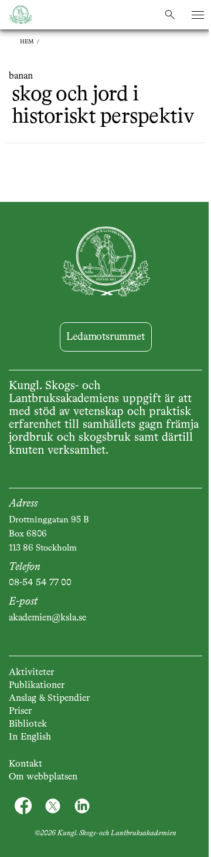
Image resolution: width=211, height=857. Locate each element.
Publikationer (36, 685)
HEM (27, 42)
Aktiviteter (31, 672)
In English (30, 737)
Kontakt (25, 764)
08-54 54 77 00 (40, 583)
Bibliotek (28, 724)
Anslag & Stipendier (49, 698)
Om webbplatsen (43, 777)
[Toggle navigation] (198, 15)
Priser (20, 711)
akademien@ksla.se (47, 618)
